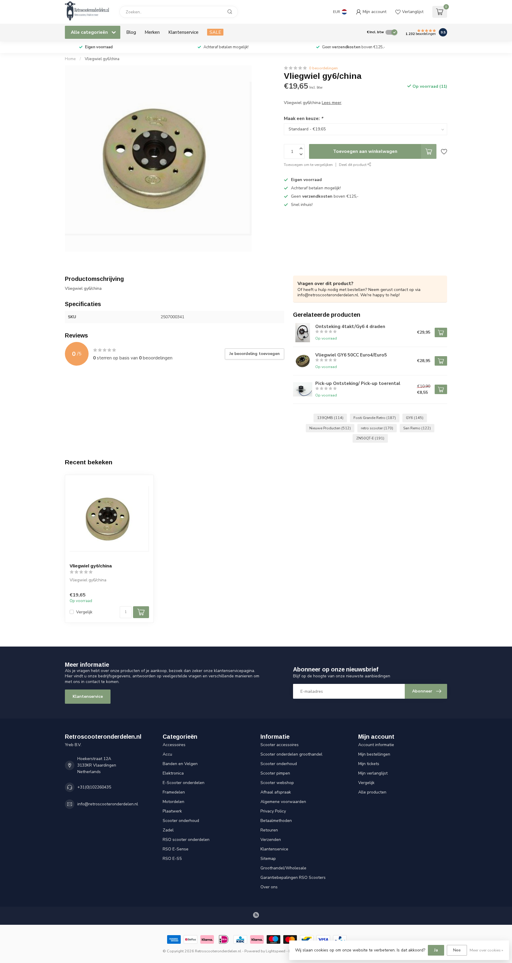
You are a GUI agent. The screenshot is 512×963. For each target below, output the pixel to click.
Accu (167, 754)
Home (70, 59)
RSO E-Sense (175, 849)
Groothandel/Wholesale (283, 868)
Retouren (269, 830)
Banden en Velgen (180, 764)
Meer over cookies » (486, 950)
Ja (436, 950)
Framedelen (174, 792)
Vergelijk (84, 612)
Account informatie (376, 745)
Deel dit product (353, 164)
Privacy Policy (273, 811)
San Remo (417, 428)
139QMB (330, 417)
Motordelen (173, 801)
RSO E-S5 (172, 858)
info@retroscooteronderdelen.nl (107, 804)
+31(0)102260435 (94, 787)
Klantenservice (183, 32)
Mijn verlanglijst (373, 773)
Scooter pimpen (275, 773)
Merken (152, 32)
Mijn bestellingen (374, 754)
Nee (457, 950)
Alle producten (372, 792)
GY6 (414, 417)
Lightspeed (275, 951)
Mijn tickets (368, 764)
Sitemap (268, 858)
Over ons (269, 887)
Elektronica (173, 773)
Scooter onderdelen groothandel (291, 754)
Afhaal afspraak (275, 792)
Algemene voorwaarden (283, 801)
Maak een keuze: (303, 118)
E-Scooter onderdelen (183, 783)
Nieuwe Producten (330, 428)
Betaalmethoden (276, 820)
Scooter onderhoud (181, 820)
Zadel (168, 830)
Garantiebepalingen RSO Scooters (293, 877)
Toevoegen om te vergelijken (308, 164)
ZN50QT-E (370, 438)
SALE (215, 32)
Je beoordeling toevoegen (254, 353)
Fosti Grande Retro (374, 417)
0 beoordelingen (323, 68)
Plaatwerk (172, 811)
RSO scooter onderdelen (186, 839)
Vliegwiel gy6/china (102, 59)
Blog (131, 32)
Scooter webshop (277, 783)
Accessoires (174, 745)
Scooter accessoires (279, 745)
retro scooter (377, 428)
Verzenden (270, 839)
